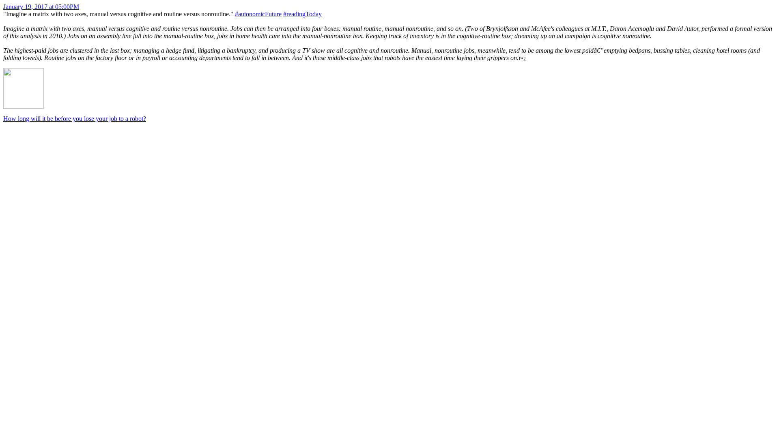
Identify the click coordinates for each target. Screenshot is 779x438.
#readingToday (302, 14)
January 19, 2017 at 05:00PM (41, 6)
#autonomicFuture (258, 14)
